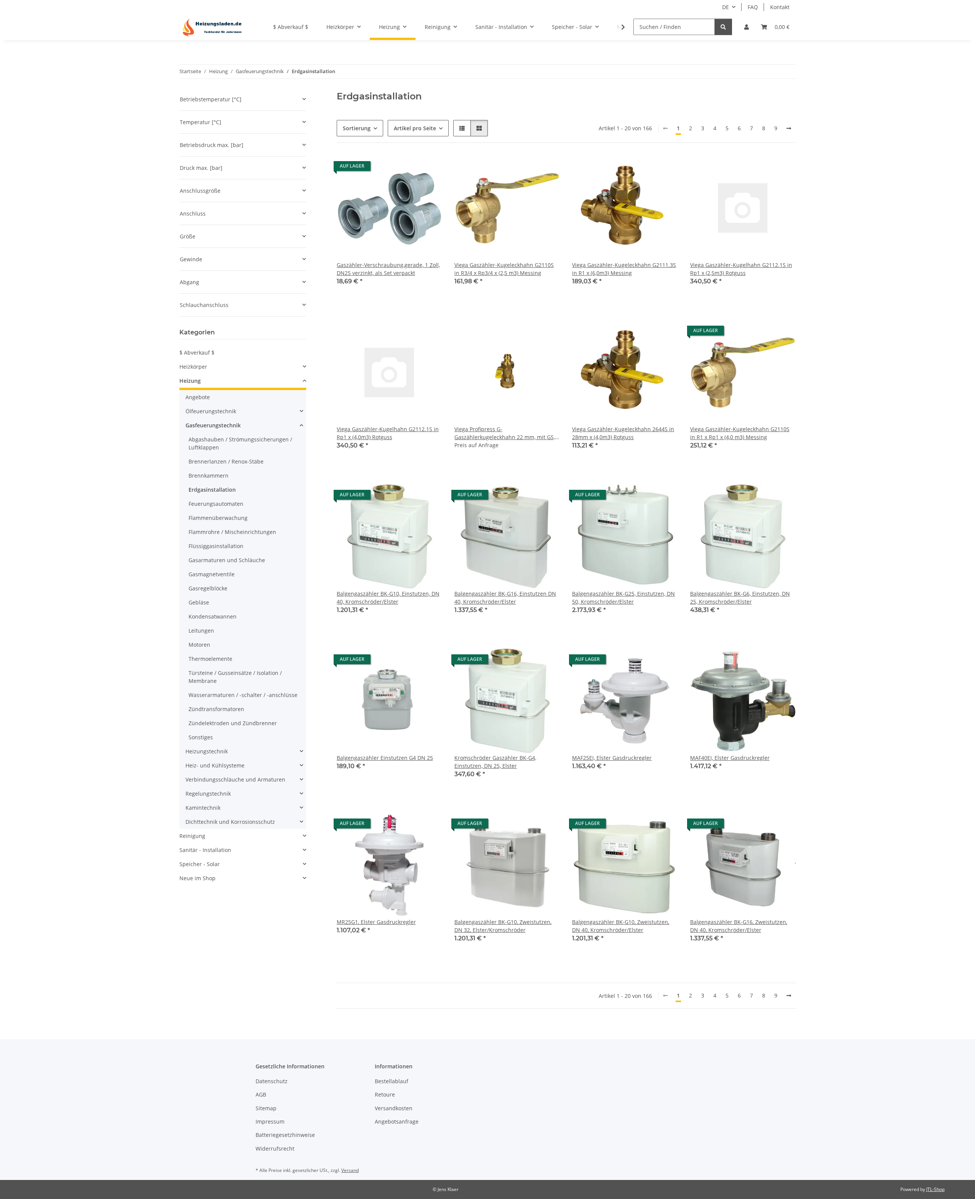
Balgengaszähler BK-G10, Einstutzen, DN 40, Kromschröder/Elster (388, 597)
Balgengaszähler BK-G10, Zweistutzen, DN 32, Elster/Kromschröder (502, 926)
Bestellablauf (391, 1081)
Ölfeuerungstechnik (210, 411)
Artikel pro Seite (415, 128)
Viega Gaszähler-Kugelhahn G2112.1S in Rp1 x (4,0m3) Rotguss (388, 433)
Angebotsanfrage (397, 1121)
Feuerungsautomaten (216, 503)
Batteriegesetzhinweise (285, 1134)
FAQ (753, 7)
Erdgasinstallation (212, 489)
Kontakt (780, 7)
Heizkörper (193, 366)
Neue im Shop (197, 878)
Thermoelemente (210, 658)
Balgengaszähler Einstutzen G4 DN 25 (385, 757)
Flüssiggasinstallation (216, 546)
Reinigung (192, 835)
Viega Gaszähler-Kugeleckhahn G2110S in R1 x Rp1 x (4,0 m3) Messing (740, 433)
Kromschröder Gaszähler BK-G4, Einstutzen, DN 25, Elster (495, 761)
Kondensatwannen (213, 616)
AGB (261, 1094)
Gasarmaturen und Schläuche (227, 560)
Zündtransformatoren (216, 709)
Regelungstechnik (208, 793)
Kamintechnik (203, 807)
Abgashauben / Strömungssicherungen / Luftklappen (240, 443)
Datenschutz (272, 1081)
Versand (350, 1170)
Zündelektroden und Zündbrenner (233, 723)
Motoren (199, 644)
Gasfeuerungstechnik (213, 425)
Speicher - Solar (199, 864)
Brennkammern (209, 475)
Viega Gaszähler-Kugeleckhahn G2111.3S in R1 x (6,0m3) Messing (624, 269)
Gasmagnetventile (212, 574)
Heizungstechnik (206, 751)
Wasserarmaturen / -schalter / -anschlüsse (243, 695)
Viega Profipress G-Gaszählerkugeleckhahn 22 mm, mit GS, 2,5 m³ (504, 433)
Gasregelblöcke (208, 588)
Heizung (190, 380)
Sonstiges (201, 737)
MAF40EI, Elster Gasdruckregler (730, 757)
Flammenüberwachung (218, 517)
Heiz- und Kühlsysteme (215, 765)
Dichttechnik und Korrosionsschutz (230, 821)
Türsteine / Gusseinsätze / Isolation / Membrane (235, 676)
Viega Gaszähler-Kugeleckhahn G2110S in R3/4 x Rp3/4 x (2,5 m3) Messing (504, 269)
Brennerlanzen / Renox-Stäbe (226, 461)
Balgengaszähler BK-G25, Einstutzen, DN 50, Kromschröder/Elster (623, 597)
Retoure (385, 1094)
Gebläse (199, 602)
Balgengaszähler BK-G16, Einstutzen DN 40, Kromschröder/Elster (505, 597)
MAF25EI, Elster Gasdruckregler (612, 757)
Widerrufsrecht (275, 1148)
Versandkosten (393, 1108)
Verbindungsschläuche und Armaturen (235, 779)
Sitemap (266, 1108)
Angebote (197, 397)
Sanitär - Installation (205, 850)
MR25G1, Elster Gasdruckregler (376, 922)
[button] (746, 27)
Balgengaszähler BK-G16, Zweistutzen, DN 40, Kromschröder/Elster (738, 926)
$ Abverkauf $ (196, 352)
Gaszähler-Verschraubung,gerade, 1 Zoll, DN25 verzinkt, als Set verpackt (388, 269)
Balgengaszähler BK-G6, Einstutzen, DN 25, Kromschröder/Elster (740, 597)
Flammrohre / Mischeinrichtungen (232, 532)
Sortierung (357, 128)
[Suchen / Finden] (723, 27)
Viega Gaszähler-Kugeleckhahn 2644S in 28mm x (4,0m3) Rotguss (623, 433)
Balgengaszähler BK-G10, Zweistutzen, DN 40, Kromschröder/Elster (620, 926)
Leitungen (201, 630)
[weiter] (789, 128)
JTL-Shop (935, 1189)
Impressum (270, 1121)
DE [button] (725, 7)
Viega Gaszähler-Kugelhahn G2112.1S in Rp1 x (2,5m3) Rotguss (741, 269)
